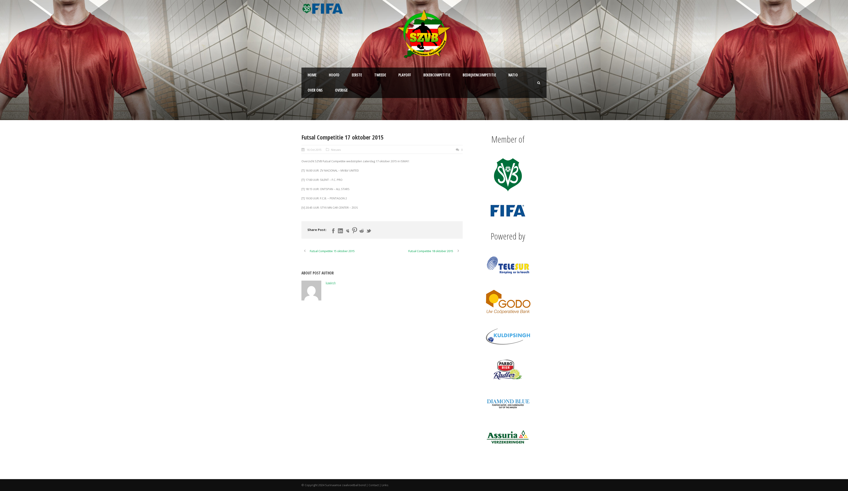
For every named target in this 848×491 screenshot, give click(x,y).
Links (385, 485)
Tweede (380, 74)
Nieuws (336, 150)
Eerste (357, 74)
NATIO (513, 74)
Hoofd (334, 74)
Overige (341, 90)
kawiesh (331, 282)
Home (312, 74)
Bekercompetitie (436, 74)
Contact (374, 485)
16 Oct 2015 (314, 150)
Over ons (315, 90)
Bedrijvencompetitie (479, 74)
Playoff (404, 74)
